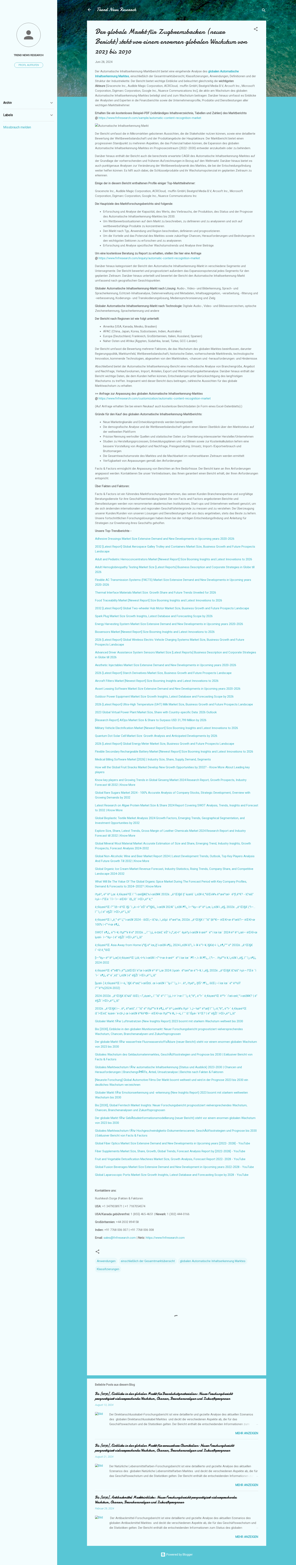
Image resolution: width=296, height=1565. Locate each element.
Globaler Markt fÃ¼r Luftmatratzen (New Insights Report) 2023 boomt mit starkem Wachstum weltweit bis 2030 (169, 1021)
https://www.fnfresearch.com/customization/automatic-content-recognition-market (155, 398)
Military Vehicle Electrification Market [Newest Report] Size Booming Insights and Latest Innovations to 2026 (166, 728)
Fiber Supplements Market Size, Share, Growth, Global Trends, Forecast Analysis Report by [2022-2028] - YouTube (170, 1151)
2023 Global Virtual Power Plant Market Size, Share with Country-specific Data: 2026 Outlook (156, 712)
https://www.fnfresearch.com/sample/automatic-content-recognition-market (150, 118)
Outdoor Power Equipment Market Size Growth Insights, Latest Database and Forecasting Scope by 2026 (164, 696)
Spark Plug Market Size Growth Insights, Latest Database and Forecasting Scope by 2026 (154, 616)
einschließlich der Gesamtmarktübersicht (148, 1261)
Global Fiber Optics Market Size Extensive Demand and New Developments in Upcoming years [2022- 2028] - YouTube (172, 1143)
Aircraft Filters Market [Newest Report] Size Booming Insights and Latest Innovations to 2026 (156, 681)
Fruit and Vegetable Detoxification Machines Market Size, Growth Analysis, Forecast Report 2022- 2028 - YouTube (170, 1159)
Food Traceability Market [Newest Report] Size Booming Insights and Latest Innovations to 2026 (158, 600)
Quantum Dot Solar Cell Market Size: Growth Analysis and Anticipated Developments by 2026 (156, 736)
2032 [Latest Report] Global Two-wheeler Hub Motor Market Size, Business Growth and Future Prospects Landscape (172, 608)
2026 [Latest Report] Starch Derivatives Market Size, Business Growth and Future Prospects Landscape (163, 673)
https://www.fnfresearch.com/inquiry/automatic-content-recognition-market (149, 258)
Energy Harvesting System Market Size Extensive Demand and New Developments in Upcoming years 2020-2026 (169, 624)
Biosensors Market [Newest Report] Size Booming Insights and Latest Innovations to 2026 (155, 632)
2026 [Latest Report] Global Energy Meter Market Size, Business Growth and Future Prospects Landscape (164, 744)
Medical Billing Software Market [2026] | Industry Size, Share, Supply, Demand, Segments (153, 759)
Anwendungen (106, 1261)
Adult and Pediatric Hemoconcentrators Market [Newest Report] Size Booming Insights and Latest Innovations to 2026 (173, 559)
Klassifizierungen (108, 1269)
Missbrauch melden (17, 127)
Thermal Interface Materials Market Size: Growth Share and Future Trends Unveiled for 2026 (155, 592)
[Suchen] (263, 11)
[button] (255, 30)
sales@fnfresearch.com (120, 1238)
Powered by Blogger (179, 1554)
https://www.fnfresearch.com (165, 1238)
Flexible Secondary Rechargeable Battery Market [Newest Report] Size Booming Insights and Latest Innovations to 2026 (174, 751)
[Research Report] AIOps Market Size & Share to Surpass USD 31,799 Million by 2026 (150, 720)
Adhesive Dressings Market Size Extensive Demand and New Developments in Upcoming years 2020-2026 (164, 539)
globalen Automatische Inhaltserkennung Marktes (212, 1261)
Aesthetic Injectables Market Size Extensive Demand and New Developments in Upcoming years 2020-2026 (165, 665)
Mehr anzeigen (246, 1433)
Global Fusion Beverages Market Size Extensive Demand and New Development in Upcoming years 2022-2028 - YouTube (174, 1167)
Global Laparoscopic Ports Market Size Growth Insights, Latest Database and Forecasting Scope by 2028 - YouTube (171, 1175)
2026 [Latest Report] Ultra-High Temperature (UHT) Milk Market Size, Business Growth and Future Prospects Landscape (174, 704)
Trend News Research (116, 9)
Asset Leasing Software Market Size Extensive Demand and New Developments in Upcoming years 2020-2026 (167, 688)
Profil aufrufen (29, 65)
